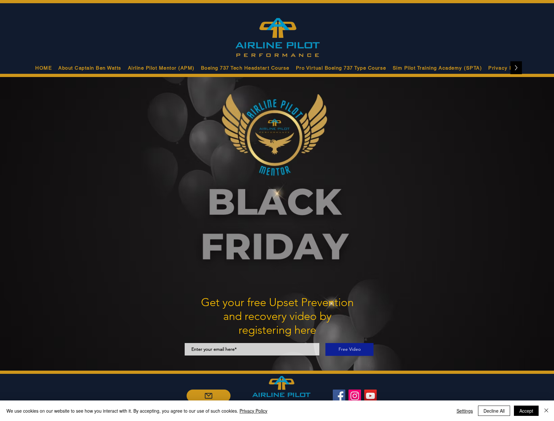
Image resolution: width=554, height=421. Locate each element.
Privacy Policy (253, 411)
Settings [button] (465, 411)
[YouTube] (370, 396)
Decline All (494, 411)
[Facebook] (339, 396)
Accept (526, 411)
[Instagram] (354, 396)
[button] (161, 67)
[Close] (546, 411)
